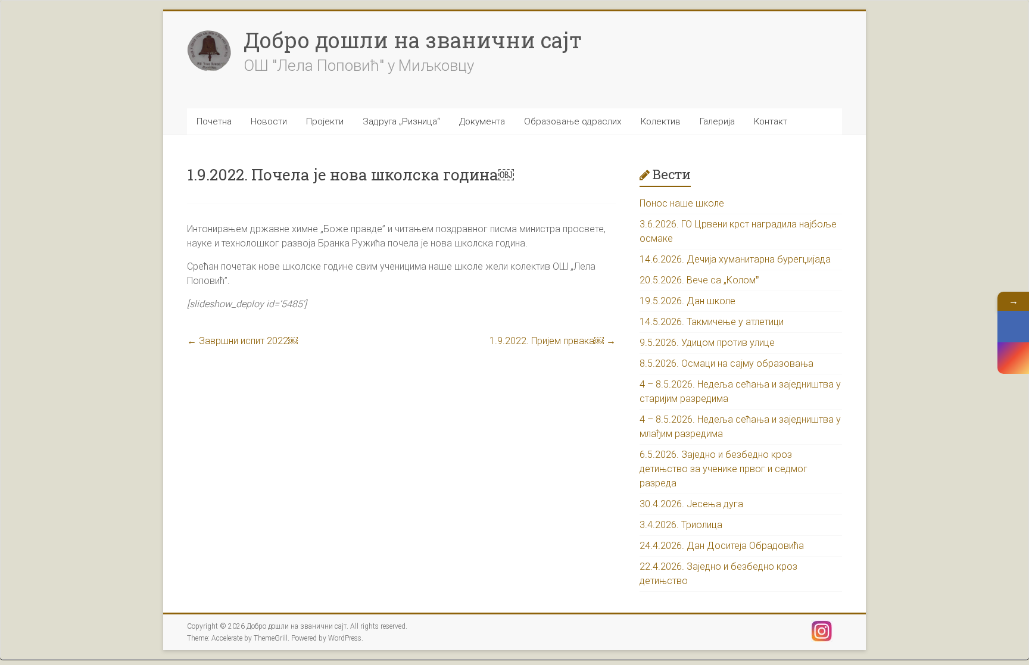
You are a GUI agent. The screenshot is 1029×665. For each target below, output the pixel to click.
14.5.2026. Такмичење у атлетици (712, 321)
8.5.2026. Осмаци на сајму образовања (726, 363)
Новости (269, 121)
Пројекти (325, 121)
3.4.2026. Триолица (681, 524)
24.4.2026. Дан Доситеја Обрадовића (722, 545)
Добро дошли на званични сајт (413, 40)
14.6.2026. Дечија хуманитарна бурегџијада (735, 259)
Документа (482, 121)
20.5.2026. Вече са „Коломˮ (699, 280)
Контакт (770, 121)
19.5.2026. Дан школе (687, 301)
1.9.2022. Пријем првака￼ (552, 340)
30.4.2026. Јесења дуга (691, 504)
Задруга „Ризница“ (401, 121)
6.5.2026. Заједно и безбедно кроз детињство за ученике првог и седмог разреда (723, 469)
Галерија (717, 121)
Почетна (214, 121)
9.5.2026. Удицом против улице (707, 342)
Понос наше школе (682, 203)
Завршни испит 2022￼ (242, 340)
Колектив (661, 121)
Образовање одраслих (573, 121)
